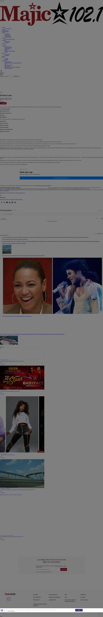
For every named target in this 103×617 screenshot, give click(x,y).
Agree (79, 610)
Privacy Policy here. (11, 611)
